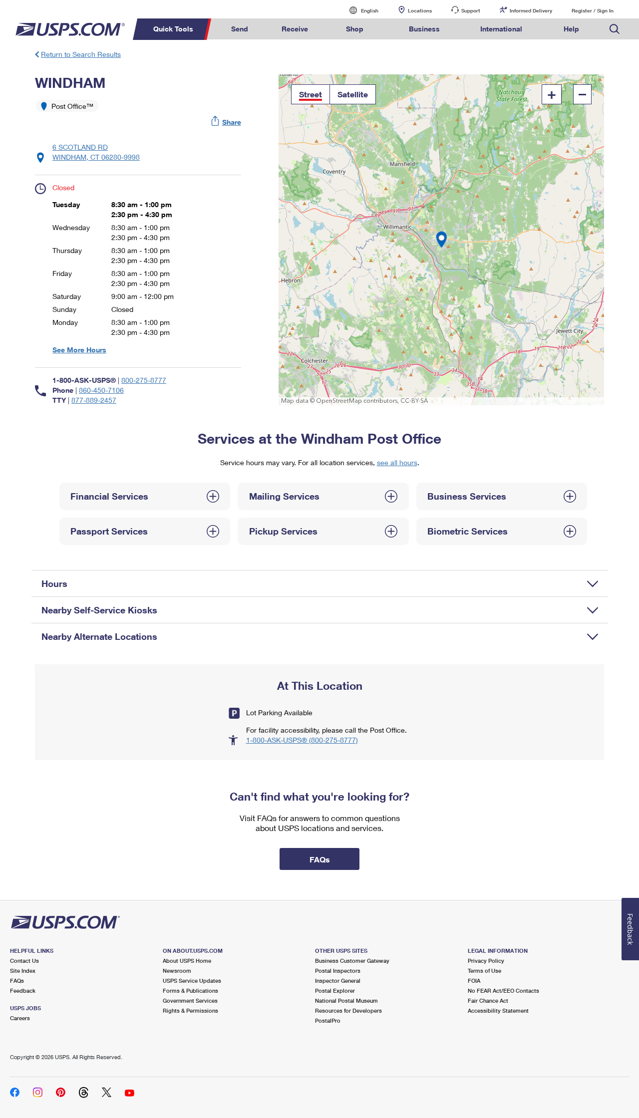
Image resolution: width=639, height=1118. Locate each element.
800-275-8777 (143, 380)
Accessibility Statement (498, 1010)
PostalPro (327, 1020)
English (359, 10)
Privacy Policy (486, 960)
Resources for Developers (348, 1010)
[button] (226, 122)
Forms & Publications (190, 990)
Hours (54, 583)
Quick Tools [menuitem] (173, 28)
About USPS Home (187, 960)
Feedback (22, 990)
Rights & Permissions (190, 1010)
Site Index (22, 970)
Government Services (190, 1000)
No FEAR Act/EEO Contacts (503, 990)
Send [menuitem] (239, 28)
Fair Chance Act (488, 1000)
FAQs (17, 980)
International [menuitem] (501, 28)
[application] (442, 239)
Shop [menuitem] (354, 28)
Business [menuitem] (424, 28)
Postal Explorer (335, 990)
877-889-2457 (93, 400)
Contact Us (24, 960)
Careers (20, 1018)
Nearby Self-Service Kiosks (99, 609)
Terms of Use (484, 970)
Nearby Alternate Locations (99, 636)
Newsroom (177, 970)
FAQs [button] (320, 859)
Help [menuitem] (571, 28)
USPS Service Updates (192, 980)
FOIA (474, 980)
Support (470, 10)
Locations (420, 10)
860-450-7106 (101, 390)
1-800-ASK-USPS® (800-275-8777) (302, 740)
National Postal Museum (346, 1000)
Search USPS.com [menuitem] (614, 29)
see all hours (397, 462)
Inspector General (337, 980)
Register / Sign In (593, 10)
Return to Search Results (81, 54)
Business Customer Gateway (352, 960)
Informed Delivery (531, 10)
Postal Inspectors (337, 970)
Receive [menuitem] (295, 28)
